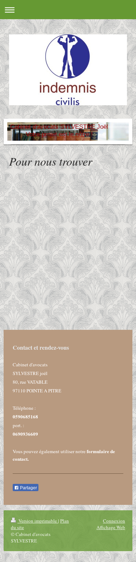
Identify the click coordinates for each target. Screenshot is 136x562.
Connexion (114, 521)
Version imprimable (37, 521)
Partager (28, 487)
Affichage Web (110, 527)
